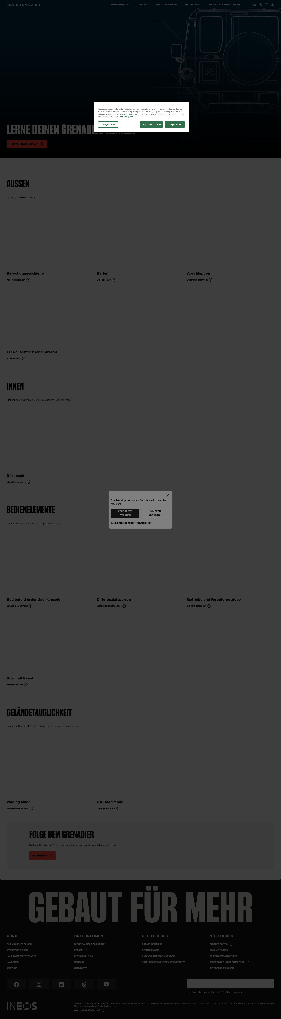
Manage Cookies (108, 124)
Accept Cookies (175, 124)
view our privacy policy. (125, 116)
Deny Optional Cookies (151, 124)
